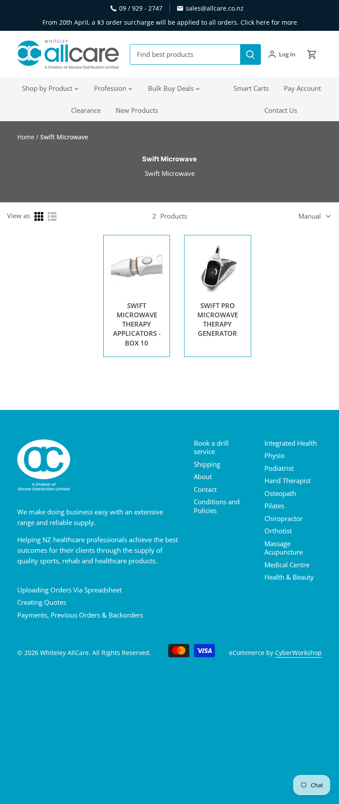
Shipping (207, 464)
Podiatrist (279, 468)
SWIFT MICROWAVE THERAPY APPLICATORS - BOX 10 (137, 324)
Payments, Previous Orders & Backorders (80, 614)
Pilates (274, 505)
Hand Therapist (287, 480)
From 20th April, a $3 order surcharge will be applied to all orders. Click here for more (169, 22)
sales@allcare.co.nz (215, 8)
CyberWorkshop (298, 653)
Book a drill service (211, 447)
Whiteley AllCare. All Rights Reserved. (95, 653)
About (203, 476)
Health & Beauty (289, 577)
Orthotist (278, 530)
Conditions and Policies (217, 506)
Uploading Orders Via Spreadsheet (69, 589)
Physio (274, 455)
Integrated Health (290, 443)
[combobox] (185, 54)
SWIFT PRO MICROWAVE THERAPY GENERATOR (217, 319)
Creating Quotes (41, 602)
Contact (205, 489)
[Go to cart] (312, 54)
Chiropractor (283, 518)
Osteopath (280, 493)
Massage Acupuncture (283, 548)
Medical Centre (286, 564)
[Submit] (250, 54)
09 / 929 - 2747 (140, 8)
